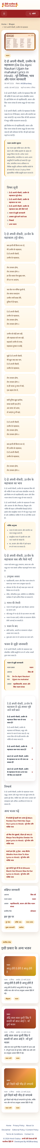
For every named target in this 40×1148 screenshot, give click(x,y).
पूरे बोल (8, 922)
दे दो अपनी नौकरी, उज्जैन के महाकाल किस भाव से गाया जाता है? (17, 719)
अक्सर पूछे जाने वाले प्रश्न (18, 216)
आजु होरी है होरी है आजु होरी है (18, 983)
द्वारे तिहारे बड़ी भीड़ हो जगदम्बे (18, 1095)
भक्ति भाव (18, 922)
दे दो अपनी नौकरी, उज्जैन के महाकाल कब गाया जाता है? (17, 748)
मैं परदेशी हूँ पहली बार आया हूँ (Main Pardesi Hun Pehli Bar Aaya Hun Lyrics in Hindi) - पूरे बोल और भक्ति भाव (20, 822)
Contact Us (29, 1134)
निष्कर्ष (11, 220)
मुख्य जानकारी (10, 927)
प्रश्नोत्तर (21, 927)
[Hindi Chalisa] (20, 4)
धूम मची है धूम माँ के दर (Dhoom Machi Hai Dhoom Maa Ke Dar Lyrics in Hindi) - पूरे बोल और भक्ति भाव (19, 872)
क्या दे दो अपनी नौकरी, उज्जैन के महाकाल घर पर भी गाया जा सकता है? (17, 759)
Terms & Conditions (14, 1134)
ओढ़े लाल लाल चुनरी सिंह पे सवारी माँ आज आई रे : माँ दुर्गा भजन (18, 1039)
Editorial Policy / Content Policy (25, 1130)
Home (3, 24)
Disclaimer (6, 1130)
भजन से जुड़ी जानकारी (17, 213)
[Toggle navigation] (4, 13)
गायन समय (29, 922)
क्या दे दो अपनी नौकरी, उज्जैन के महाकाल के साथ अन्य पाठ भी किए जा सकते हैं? (17, 772)
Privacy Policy (18, 1125)
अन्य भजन (13, 224)
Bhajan (12, 24)
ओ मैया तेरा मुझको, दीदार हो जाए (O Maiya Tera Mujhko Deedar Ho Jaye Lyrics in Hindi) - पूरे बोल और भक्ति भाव (19, 839)
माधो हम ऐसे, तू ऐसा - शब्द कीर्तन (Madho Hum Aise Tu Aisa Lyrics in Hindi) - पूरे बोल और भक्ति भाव (18, 855)
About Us (30, 1125)
